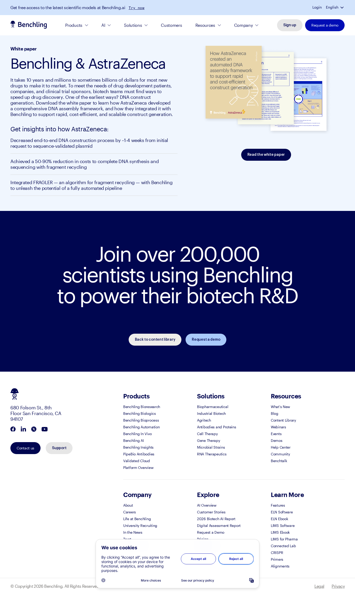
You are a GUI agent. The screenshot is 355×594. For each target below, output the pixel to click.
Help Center (281, 447)
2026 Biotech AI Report (216, 518)
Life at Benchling (137, 518)
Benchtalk (279, 461)
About (128, 505)
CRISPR (277, 552)
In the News (132, 532)
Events (276, 433)
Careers (129, 512)
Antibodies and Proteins (216, 427)
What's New (280, 406)
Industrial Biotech (211, 413)
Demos (276, 440)
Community (280, 454)
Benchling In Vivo (137, 433)
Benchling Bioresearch (141, 406)
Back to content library (155, 339)
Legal (319, 586)
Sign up (289, 25)
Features (278, 505)
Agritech (204, 420)
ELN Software (282, 512)
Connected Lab (283, 546)
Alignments (280, 566)
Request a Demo (210, 532)
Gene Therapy (208, 440)
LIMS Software (282, 525)
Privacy (338, 586)
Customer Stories (211, 512)
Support (59, 448)
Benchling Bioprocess (141, 420)
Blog (274, 413)
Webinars (278, 427)
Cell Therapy (207, 433)
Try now (136, 7)
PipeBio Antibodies (138, 454)
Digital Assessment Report (219, 525)
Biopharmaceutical (212, 406)
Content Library (283, 420)
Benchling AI (133, 440)
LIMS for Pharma (284, 539)
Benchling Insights (138, 447)
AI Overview (206, 505)
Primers (277, 559)
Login (317, 7)
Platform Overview (138, 467)
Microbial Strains (211, 447)
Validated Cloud (136, 461)
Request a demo (324, 25)
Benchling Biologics (139, 413)
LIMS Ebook (280, 532)
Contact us (25, 448)
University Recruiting (140, 525)
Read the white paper (266, 155)
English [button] (332, 7)
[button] (342, 7)
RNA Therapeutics (212, 454)
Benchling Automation (141, 427)
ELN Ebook (279, 518)
